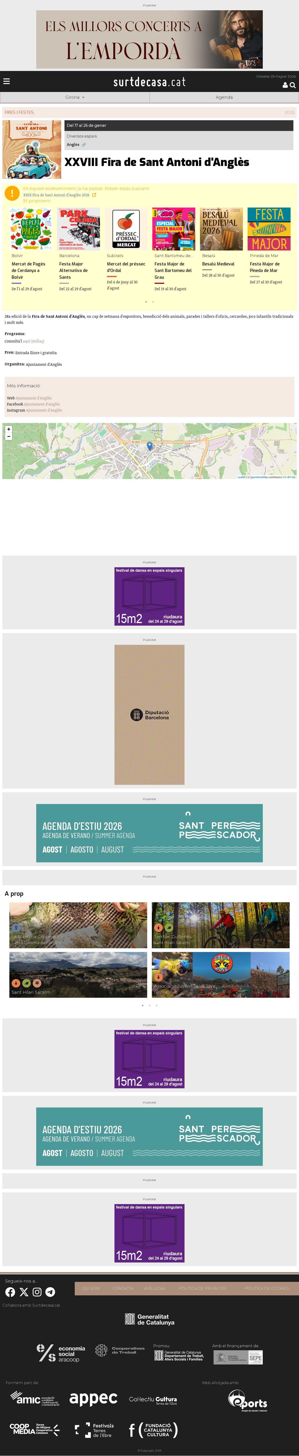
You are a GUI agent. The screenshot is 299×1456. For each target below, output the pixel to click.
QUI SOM (91, 1288)
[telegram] (50, 1294)
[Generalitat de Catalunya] (149, 1324)
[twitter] (24, 1294)
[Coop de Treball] (120, 1354)
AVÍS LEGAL (155, 1288)
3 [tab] (156, 1005)
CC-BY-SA (289, 477)
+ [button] (8, 429)
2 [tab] (153, 301)
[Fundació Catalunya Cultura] (153, 1432)
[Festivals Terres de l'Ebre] (94, 1432)
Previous (12, 256)
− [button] (8, 436)
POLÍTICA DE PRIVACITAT (203, 1288)
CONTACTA (123, 1288)
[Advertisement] (149, 515)
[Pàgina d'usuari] (285, 87)
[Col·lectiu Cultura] (153, 1401)
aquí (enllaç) (33, 341)
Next (286, 256)
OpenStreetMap (259, 477)
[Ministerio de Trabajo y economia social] (238, 1360)
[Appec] (94, 1401)
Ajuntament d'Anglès (34, 398)
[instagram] (37, 1294)
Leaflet (241, 477)
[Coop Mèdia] (35, 1432)
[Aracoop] (61, 1354)
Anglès (73, 144)
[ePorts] (247, 1401)
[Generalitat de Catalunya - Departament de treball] (179, 1360)
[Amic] (35, 1401)
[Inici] (149, 81)
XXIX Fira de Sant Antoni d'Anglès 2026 (56, 194)
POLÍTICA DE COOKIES (267, 1288)
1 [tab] (146, 301)
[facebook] (10, 1294)
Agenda (224, 97)
